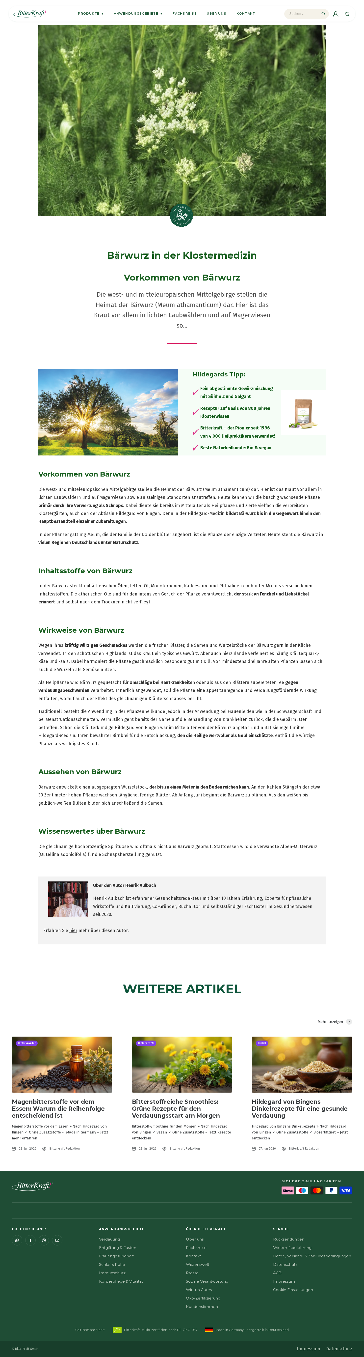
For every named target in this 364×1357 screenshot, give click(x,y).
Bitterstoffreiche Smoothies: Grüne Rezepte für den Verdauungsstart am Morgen (176, 1108)
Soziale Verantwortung (207, 1281)
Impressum (284, 1281)
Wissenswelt (197, 1264)
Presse (192, 1273)
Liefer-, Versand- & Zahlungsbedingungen (312, 1256)
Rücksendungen (288, 1239)
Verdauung (109, 1239)
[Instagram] (44, 1240)
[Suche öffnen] (323, 14)
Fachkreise (185, 13)
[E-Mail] (57, 1240)
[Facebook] (30, 1240)
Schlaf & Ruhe (112, 1264)
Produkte (91, 13)
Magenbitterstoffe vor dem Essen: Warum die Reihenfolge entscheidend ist (58, 1108)
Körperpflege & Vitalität (121, 1281)
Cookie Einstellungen (293, 1289)
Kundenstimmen (202, 1306)
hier (73, 930)
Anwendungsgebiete (138, 13)
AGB (277, 1273)
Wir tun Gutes (199, 1289)
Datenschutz (285, 1264)
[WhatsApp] (17, 1240)
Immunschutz (112, 1273)
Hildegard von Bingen (138, 513)
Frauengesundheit (116, 1256)
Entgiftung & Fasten (117, 1247)
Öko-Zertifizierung (203, 1298)
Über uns (216, 13)
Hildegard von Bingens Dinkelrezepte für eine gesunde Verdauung (299, 1108)
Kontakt (245, 13)
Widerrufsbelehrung (292, 1247)
